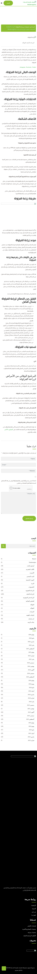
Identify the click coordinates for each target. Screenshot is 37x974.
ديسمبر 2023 (30, 705)
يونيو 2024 (31, 684)
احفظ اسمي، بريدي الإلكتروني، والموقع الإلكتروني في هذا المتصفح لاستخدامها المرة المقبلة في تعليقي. (18, 482)
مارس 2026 (31, 641)
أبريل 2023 (31, 733)
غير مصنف (31, 618)
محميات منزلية (32, 932)
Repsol (34, 559)
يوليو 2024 (31, 680)
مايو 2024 (31, 687)
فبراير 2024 (31, 698)
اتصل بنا (34, 915)
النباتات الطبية (30, 615)
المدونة (34, 908)
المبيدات (32, 611)
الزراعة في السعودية (28, 597)
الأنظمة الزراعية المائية (29, 935)
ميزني (16, 970)
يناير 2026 (31, 645)
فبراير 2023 (31, 740)
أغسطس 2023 (30, 719)
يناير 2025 (31, 659)
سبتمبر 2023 (30, 715)
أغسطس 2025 (30, 648)
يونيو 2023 (31, 726)
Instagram (23, 67)
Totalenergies (32, 562)
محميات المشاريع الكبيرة (29, 929)
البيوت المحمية (30, 580)
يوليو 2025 (31, 652)
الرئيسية (33, 905)
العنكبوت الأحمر (8, 429)
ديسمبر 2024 (30, 662)
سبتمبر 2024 (30, 673)
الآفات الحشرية (30, 569)
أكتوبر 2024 (31, 670)
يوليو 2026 (31, 634)
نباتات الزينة (31, 622)
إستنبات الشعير (32, 926)
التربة (32, 583)
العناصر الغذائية (30, 601)
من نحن (34, 912)
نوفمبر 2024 (31, 666)
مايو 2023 (31, 729)
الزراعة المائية (30, 42)
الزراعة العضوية (30, 590)
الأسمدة (32, 573)
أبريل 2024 (31, 691)
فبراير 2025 (31, 655)
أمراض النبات (30, 566)
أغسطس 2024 (30, 677)
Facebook (29, 67)
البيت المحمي (30, 576)
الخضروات (31, 587)
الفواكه (24, 42)
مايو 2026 (31, 638)
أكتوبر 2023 (31, 712)
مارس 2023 (31, 737)
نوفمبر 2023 (31, 708)
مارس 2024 (31, 694)
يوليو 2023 (31, 722)
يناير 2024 (31, 701)
